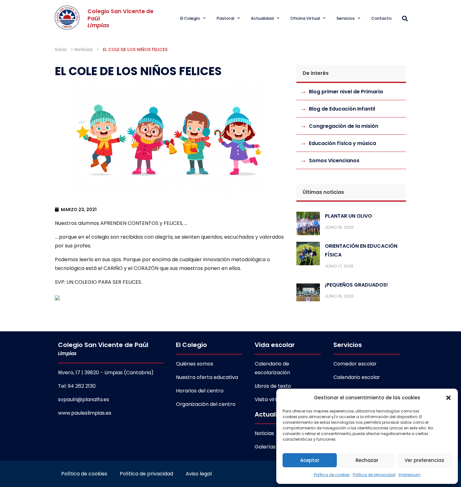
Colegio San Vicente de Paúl (103, 348)
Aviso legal (199, 473)
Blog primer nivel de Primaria (346, 91)
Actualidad (262, 18)
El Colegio (190, 18)
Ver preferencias (424, 460)
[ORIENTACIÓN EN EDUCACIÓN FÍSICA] (308, 255)
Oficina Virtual (305, 18)
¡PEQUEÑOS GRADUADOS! (356, 284)
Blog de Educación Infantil (342, 108)
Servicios (345, 18)
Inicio (61, 49)
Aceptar (310, 460)
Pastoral (225, 18)
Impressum (410, 474)
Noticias (83, 49)
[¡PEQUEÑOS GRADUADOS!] (308, 294)
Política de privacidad (374, 474)
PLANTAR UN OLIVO (348, 216)
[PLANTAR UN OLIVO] (308, 225)
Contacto (381, 18)
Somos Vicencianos (334, 160)
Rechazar (367, 460)
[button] (448, 398)
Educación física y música (342, 143)
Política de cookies (332, 474)
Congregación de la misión (343, 126)
